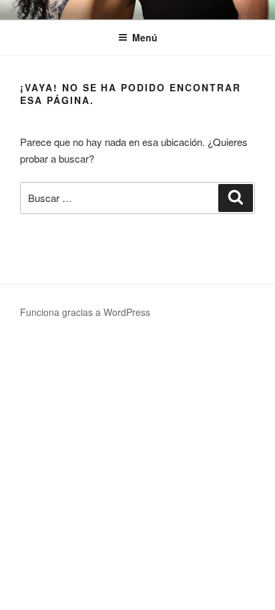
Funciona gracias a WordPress (85, 312)
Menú (145, 37)
